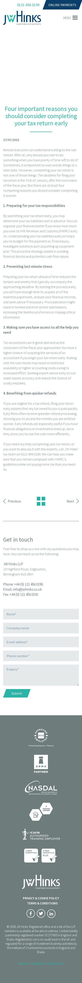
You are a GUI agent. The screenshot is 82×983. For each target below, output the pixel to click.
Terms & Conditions (42, 903)
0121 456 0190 (28, 4)
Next (70, 501)
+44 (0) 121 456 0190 (28, 584)
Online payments (62, 5)
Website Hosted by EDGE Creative (41, 963)
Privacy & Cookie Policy (41, 898)
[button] (67, 18)
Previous (14, 501)
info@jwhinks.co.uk (27, 589)
